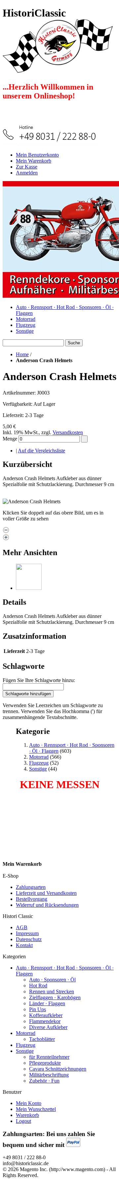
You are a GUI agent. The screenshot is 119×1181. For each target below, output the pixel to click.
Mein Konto (28, 1103)
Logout (23, 1121)
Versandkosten (68, 432)
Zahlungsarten (31, 887)
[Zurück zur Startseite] (58, 69)
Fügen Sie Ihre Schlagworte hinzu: (39, 680)
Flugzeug (25, 325)
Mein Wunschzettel (36, 1109)
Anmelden (27, 172)
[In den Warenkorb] (84, 439)
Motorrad (25, 319)
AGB (21, 927)
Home (22, 354)
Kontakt (24, 945)
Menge (10, 438)
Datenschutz (29, 939)
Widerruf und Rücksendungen (47, 905)
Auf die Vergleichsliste (41, 450)
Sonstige (25, 331)
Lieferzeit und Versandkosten (46, 893)
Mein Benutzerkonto (37, 155)
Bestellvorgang (31, 899)
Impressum (27, 933)
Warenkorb (27, 1115)
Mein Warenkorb (33, 161)
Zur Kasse (26, 167)
